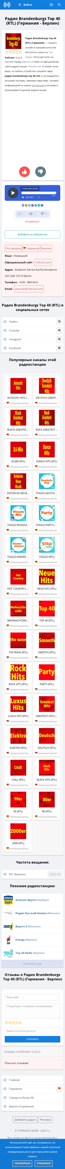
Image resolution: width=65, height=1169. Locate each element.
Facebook (15, 348)
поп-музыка (38, 85)
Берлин (26, 61)
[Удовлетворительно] (13, 1023)
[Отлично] (20, 1023)
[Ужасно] (6, 1023)
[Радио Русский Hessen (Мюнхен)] (8, 917)
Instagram (15, 339)
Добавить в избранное (32, 234)
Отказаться (43, 1163)
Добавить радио (25, 1119)
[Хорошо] (16, 1023)
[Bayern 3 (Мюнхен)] (8, 930)
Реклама (45, 1119)
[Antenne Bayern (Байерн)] (8, 904)
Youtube (14, 330)
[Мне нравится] (24, 171)
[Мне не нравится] (40, 171)
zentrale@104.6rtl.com (29, 289)
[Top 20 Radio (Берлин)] (8, 957)
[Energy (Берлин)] (8, 943)
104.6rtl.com (34, 66)
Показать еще (32, 963)
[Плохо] (9, 1023)
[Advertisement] (32, 127)
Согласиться (22, 1163)
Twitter (13, 321)
